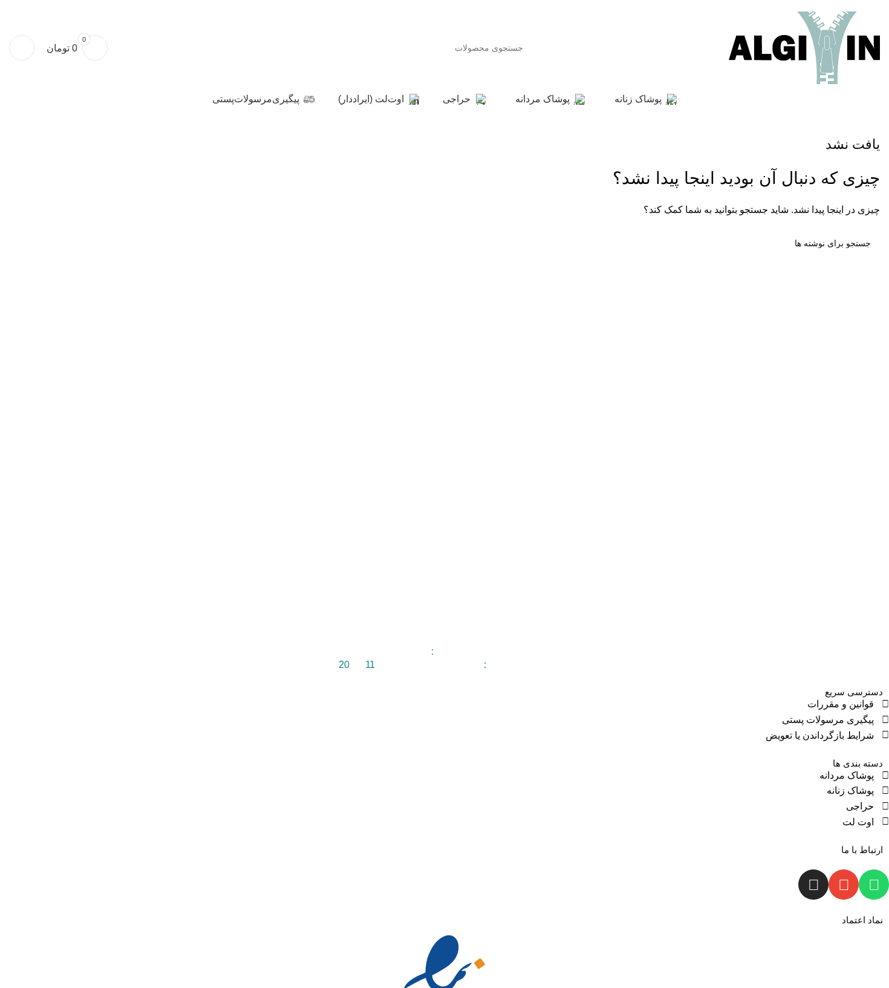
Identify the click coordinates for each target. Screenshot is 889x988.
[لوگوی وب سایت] (804, 47)
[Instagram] (813, 884)
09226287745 (399, 651)
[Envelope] (844, 884)
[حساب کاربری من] (22, 48)
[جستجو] (371, 48)
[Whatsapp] (874, 884)
